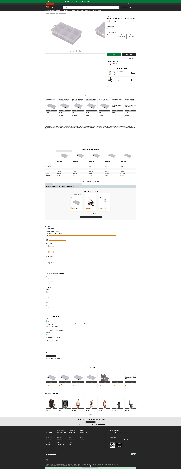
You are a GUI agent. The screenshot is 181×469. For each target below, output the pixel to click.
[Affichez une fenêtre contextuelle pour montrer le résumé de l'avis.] (119, 80)
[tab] (111, 36)
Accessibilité (82, 437)
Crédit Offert (100, 3)
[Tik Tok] (55, 454)
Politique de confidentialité (83, 432)
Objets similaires (125, 21)
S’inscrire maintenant (101, 424)
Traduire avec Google (49, 281)
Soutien (110, 3)
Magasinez (90, 1)
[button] (118, 7)
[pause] (48, 1)
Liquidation (73, 10)
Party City (94, 10)
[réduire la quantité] (114, 51)
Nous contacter (48, 444)
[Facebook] (46, 454)
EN (134, 3)
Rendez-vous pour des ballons (61, 442)
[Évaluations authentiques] (50, 228)
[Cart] (134, 7)
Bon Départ (70, 442)
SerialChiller (48, 332)
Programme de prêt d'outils (60, 444)
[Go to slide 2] (73, 51)
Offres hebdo (66, 10)
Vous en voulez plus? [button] (131, 42)
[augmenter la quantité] (108, 51)
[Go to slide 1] (70, 51)
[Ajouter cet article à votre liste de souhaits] (116, 51)
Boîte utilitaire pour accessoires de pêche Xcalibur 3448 (121, 18)
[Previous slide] (45, 1)
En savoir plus (112, 440)
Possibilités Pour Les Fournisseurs (73, 447)
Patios (78, 10)
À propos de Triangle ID (72, 434)
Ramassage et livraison (49, 437)
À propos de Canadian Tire (72, 432)
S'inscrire (112, 434)
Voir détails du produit (118, 21)
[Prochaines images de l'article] (103, 34)
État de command (125, 7)
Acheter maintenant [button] (129, 54)
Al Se (47, 318)
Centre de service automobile (61, 434)
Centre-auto (99, 10)
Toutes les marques (71, 439)
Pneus (82, 10)
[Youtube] (52, 454)
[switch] (47, 166)
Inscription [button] (105, 3)
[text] (51, 114)
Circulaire (58, 10)
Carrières (70, 437)
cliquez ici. (118, 89)
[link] (110, 21)
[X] (48, 454)
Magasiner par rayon (51, 10)
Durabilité (70, 444)
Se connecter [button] (131, 3)
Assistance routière (59, 437)
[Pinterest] (54, 454)
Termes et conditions (83, 434)
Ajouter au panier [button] (114, 54)
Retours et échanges (48, 439)
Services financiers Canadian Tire (61, 432)
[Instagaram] (50, 454)
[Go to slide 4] (80, 51)
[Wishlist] (130, 7)
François (47, 289)
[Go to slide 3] (77, 51)
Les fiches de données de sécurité (50, 442)
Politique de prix (82, 439)
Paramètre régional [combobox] (53, 262)
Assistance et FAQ (48, 434)
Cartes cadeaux (59, 439)
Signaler (56, 283)
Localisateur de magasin (49, 432)
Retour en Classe (87, 10)
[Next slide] (135, 1)
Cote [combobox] (46, 262)
